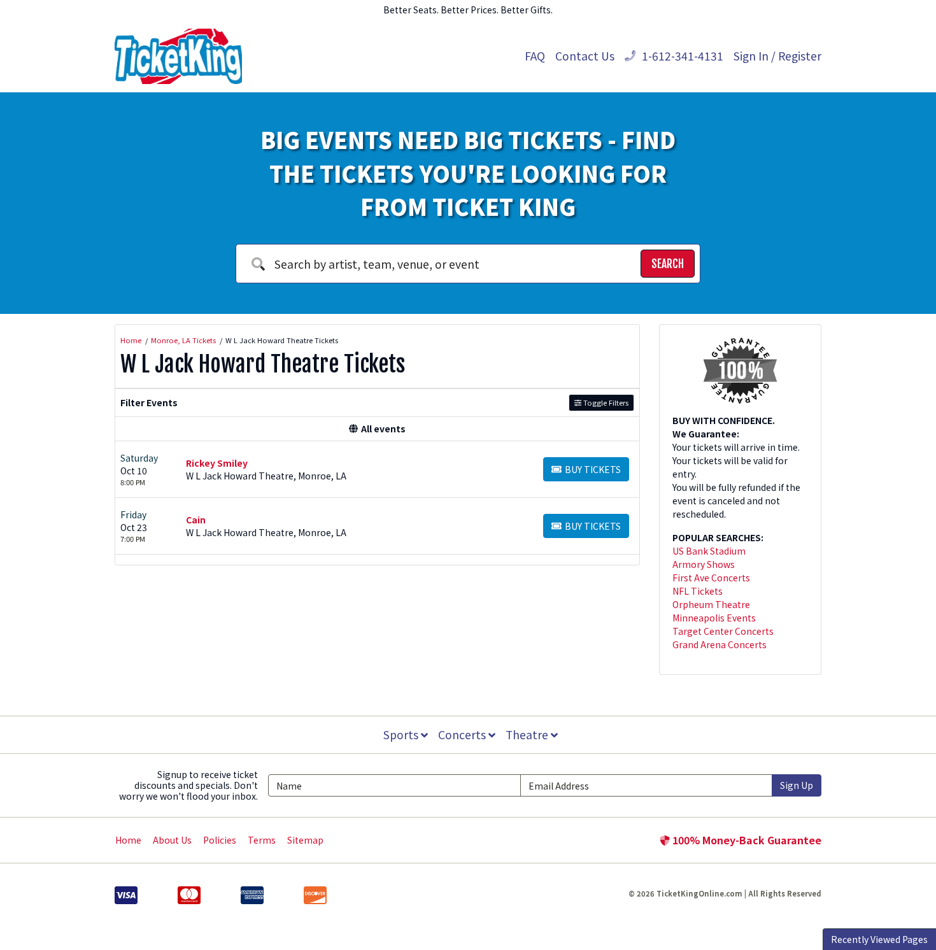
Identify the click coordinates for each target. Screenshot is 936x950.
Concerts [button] (463, 734)
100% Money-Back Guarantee (745, 839)
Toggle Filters (604, 402)
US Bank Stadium (709, 550)
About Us (172, 839)
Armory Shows (703, 564)
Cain (196, 519)
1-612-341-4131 (681, 56)
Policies (219, 839)
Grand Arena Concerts (719, 644)
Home (128, 839)
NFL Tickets (697, 591)
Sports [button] (402, 734)
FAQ (535, 56)
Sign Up (796, 785)
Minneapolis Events (714, 617)
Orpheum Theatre (711, 604)
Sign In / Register (777, 56)
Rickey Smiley (217, 463)
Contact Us (584, 56)
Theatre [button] (528, 734)
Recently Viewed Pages (879, 939)
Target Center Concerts (723, 631)
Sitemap (305, 839)
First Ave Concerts (711, 577)
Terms (262, 839)
